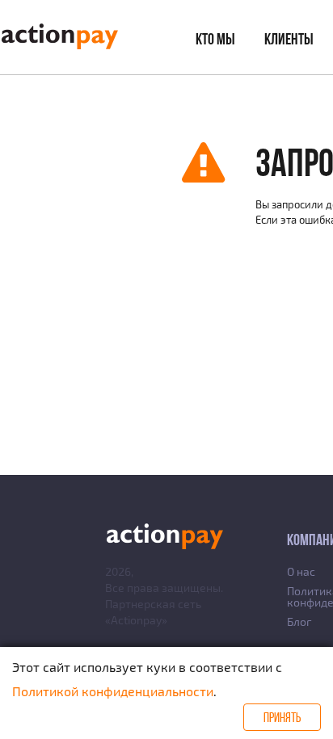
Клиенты (289, 38)
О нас (301, 571)
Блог (299, 621)
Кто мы (215, 38)
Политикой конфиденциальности (112, 691)
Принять (282, 717)
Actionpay (136, 620)
